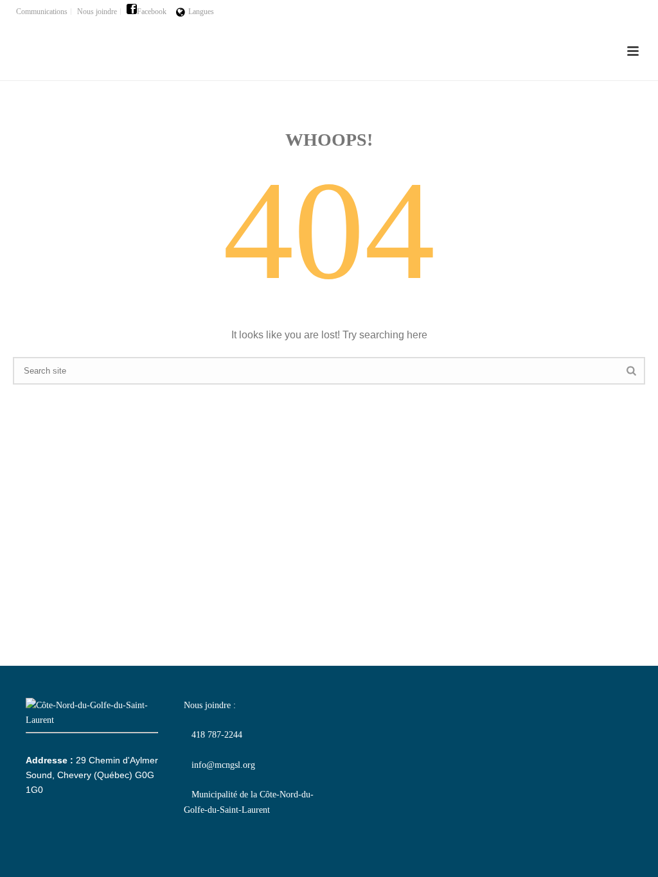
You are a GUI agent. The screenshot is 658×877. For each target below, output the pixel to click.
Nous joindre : (210, 705)
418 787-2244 (213, 735)
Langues (201, 11)
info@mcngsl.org (219, 765)
